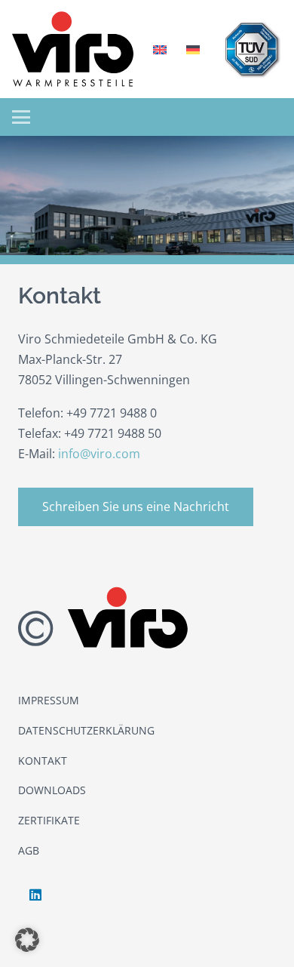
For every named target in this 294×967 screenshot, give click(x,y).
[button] (21, 117)
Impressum (48, 700)
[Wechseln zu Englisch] (162, 49)
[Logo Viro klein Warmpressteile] (72, 49)
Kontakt (42, 760)
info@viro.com (99, 453)
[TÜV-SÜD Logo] (252, 49)
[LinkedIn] (35, 895)
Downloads (52, 790)
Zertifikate (49, 820)
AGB (28, 850)
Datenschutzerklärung (86, 730)
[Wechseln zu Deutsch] (195, 49)
